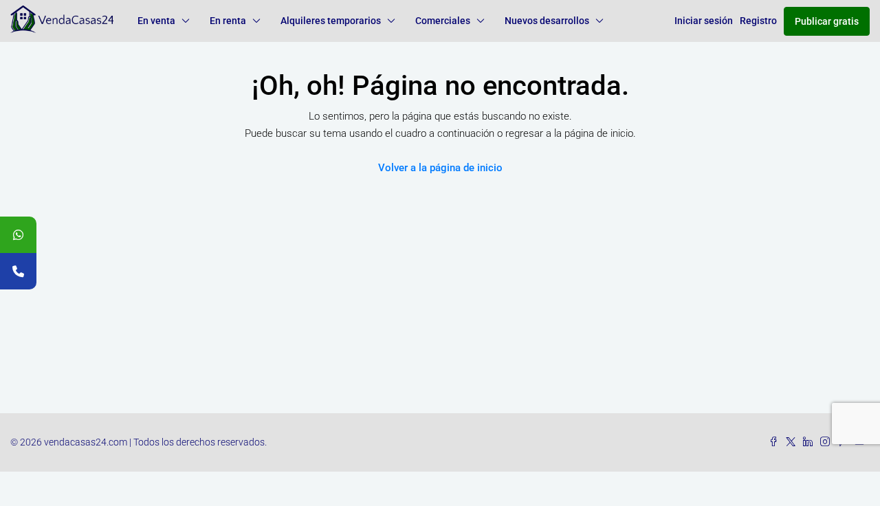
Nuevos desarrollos (547, 20)
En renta (228, 20)
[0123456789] (18, 235)
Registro (758, 20)
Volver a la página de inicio (440, 168)
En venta (156, 20)
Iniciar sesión (703, 20)
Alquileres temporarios (330, 20)
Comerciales (442, 20)
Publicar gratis (827, 21)
